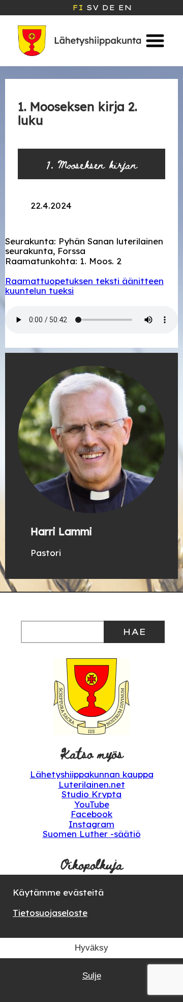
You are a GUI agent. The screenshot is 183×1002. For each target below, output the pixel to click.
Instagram (91, 824)
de (108, 7)
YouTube (91, 804)
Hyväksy (91, 948)
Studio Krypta (91, 794)
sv (92, 7)
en (125, 7)
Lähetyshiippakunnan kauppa (92, 774)
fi (77, 7)
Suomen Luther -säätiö (92, 833)
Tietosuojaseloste (50, 912)
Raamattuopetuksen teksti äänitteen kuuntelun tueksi (84, 285)
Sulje (91, 976)
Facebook (91, 814)
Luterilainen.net (91, 784)
